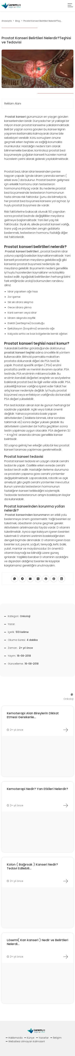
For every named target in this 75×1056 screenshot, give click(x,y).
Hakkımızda (15, 1037)
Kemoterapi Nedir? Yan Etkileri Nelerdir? (37, 789)
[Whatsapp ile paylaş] (14, 578)
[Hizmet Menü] (70, 5)
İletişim (57, 1037)
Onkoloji (25, 616)
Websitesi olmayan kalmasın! (26, 1041)
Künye (30, 1037)
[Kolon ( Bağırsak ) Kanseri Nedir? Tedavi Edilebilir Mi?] (65, 881)
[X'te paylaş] (38, 578)
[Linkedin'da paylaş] (61, 578)
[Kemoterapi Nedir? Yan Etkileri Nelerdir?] (65, 805)
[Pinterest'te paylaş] (53, 578)
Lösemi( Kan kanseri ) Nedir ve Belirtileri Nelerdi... (37, 942)
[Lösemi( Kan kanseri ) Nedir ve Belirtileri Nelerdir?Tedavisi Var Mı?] (65, 956)
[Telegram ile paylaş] (22, 578)
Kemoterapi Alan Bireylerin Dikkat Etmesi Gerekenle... (33, 715)
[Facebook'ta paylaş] (45, 578)
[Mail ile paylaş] (30, 578)
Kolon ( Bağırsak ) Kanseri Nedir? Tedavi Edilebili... (32, 866)
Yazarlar (44, 1037)
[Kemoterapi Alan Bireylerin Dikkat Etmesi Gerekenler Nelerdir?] (65, 729)
